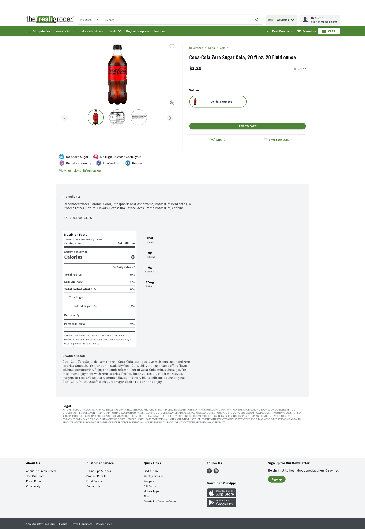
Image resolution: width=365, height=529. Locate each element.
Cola (222, 48)
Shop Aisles (41, 31)
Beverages (196, 48)
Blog (146, 496)
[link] (280, 31)
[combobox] (90, 20)
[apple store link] (221, 496)
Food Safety (94, 481)
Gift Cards (150, 486)
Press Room (34, 481)
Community (33, 486)
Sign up (277, 479)
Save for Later (280, 140)
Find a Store (151, 471)
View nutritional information (80, 171)
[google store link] (221, 506)
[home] (50, 19)
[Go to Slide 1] (95, 117)
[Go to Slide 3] (138, 117)
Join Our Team (35, 476)
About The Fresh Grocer (41, 471)
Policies (63, 523)
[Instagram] (216, 472)
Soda (211, 48)
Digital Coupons (137, 31)
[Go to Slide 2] (117, 117)
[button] (292, 18)
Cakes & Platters (91, 31)
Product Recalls (96, 476)
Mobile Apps (151, 491)
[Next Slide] (170, 117)
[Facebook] (209, 472)
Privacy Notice (104, 523)
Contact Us (93, 486)
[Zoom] (172, 102)
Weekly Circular (153, 476)
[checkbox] (171, 46)
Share (220, 140)
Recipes (159, 31)
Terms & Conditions (81, 523)
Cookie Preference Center (160, 501)
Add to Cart (248, 126)
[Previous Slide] (64, 117)
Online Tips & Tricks (98, 471)
